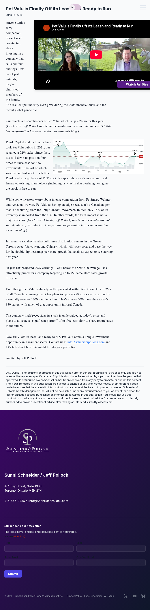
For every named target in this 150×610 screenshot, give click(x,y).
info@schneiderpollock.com (86, 342)
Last (79, 542)
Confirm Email (85, 557)
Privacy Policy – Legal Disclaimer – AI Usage (90, 596)
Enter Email (11, 557)
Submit (13, 574)
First (7, 542)
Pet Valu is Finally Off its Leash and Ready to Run (58, 8)
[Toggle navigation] (143, 7)
